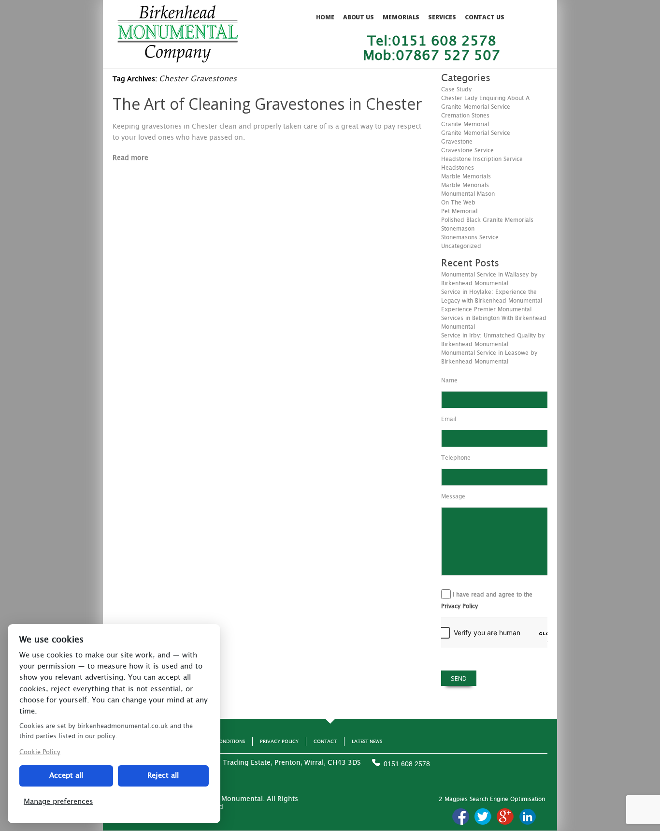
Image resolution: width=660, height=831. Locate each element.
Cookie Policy (39, 752)
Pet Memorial (459, 211)
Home (325, 17)
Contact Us (484, 17)
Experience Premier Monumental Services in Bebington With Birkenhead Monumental (493, 318)
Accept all (66, 775)
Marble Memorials (466, 176)
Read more (130, 158)
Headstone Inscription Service (482, 159)
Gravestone (457, 142)
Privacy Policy (459, 606)
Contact (325, 741)
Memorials (401, 17)
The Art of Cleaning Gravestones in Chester (267, 103)
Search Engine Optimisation (507, 799)
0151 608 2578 (407, 764)
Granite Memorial (465, 124)
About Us (358, 17)
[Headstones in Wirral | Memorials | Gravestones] (177, 58)
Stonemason (457, 229)
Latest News (367, 741)
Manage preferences (58, 801)
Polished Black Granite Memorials (487, 220)
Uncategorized (461, 246)
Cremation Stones (465, 115)
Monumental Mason (468, 194)
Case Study (456, 89)
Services (442, 17)
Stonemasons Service (470, 237)
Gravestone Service (467, 150)
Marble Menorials (465, 185)
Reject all (163, 775)
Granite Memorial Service (475, 133)
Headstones (457, 168)
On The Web (458, 202)
